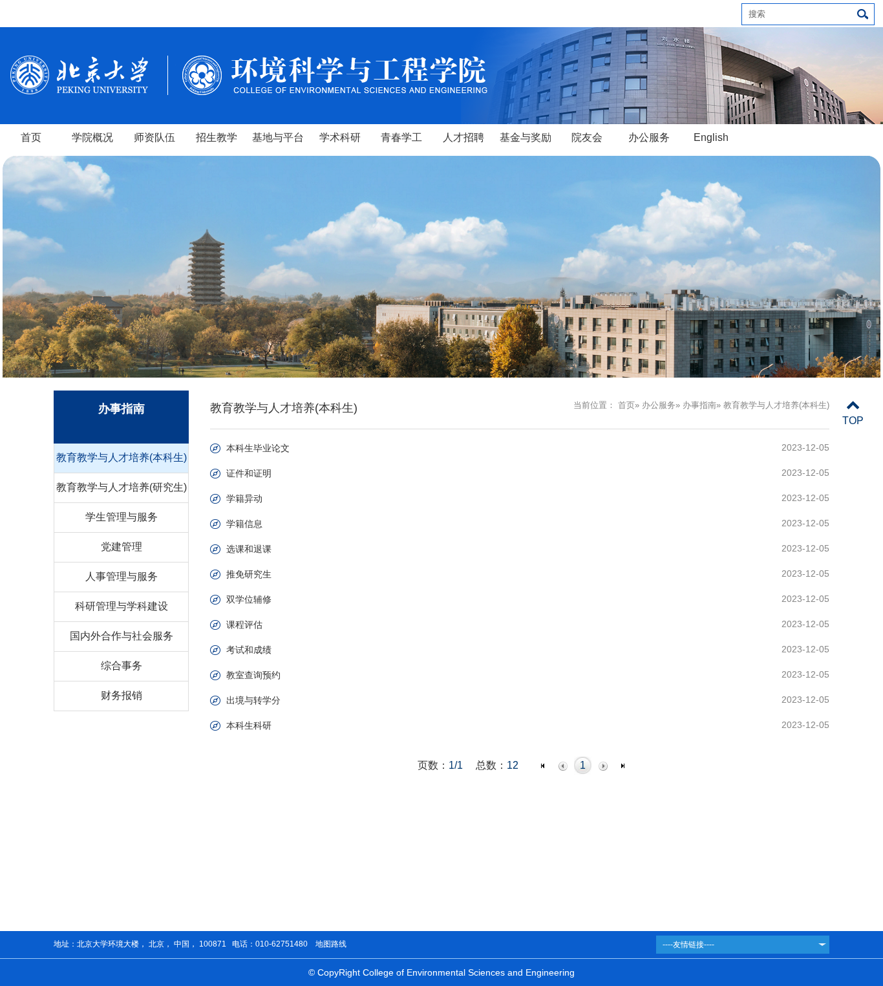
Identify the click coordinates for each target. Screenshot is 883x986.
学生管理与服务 (121, 516)
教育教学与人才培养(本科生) (121, 457)
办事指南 (699, 405)
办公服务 (649, 137)
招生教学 (216, 137)
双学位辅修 (248, 599)
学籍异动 (244, 498)
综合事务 (121, 665)
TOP (853, 420)
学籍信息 (244, 524)
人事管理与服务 (121, 576)
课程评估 (244, 624)
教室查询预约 (253, 675)
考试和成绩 (248, 650)
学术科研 (340, 137)
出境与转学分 (253, 700)
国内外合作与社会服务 (121, 635)
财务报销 (121, 695)
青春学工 (401, 137)
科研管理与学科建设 (121, 606)
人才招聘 (463, 137)
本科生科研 (248, 725)
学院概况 (92, 137)
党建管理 (121, 546)
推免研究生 (248, 574)
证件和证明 (248, 473)
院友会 (586, 137)
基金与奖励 (525, 137)
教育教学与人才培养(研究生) (121, 487)
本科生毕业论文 (258, 448)
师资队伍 (154, 137)
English (711, 137)
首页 (31, 137)
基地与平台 (278, 137)
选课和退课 (248, 549)
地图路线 (330, 943)
